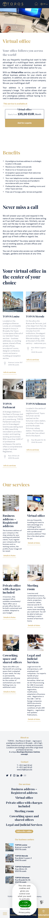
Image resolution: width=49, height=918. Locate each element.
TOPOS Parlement (22, 867)
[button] (5, 914)
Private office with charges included (12, 588)
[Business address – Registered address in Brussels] (11, 503)
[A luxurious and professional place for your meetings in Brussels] (35, 573)
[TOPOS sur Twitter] (7, 776)
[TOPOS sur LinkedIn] (18, 776)
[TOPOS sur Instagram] (14, 776)
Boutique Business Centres (28, 752)
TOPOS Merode (21, 856)
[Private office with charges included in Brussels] (11, 573)
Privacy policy (24, 912)
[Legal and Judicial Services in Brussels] (35, 643)
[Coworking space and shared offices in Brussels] (11, 643)
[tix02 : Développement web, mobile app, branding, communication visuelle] (41, 902)
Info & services (9, 372)
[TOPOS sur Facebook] (11, 776)
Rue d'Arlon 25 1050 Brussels (13, 457)
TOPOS (11, 316)
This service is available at (15, 104)
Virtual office (36, 515)
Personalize (25, 909)
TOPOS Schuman (22, 877)
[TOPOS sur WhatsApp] (21, 776)
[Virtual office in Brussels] (35, 503)
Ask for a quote (25, 123)
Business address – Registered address (10, 521)
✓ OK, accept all (25, 904)
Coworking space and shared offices (12, 658)
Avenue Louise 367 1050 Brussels (15, 363)
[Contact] (25, 776)
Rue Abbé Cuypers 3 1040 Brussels (23, 859)
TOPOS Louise (21, 845)
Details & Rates (9, 556)
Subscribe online (24, 831)
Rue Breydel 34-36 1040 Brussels (38, 441)
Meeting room (32, 587)
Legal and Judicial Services (34, 658)
